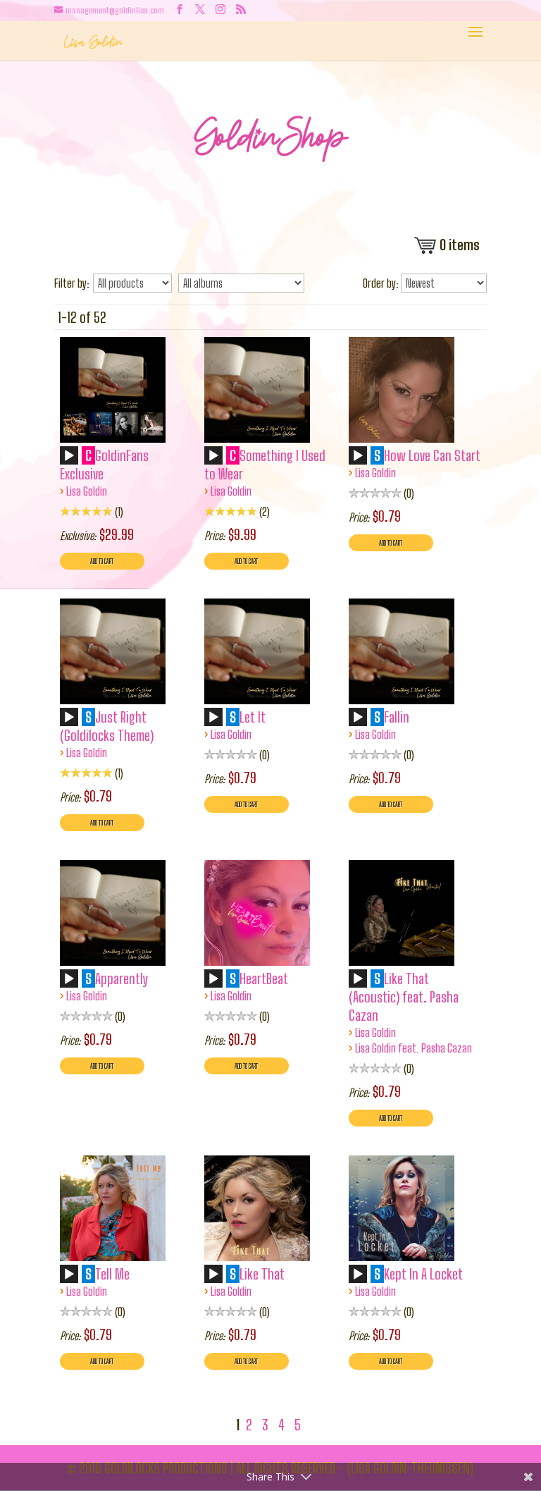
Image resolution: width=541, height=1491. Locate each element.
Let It (253, 716)
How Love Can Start (432, 455)
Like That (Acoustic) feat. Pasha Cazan (404, 997)
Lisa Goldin (86, 491)
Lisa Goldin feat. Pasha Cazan (413, 1048)
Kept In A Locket (423, 1273)
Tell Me (112, 1273)
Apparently (122, 978)
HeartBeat (264, 978)
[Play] (69, 456)
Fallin (396, 716)
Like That (262, 1273)
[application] (71, 460)
